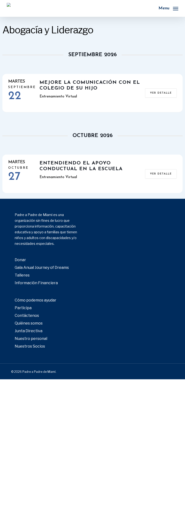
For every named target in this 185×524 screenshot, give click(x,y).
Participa (23, 308)
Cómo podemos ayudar (35, 300)
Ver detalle (161, 93)
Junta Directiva (28, 331)
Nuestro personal (31, 338)
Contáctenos (27, 315)
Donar (20, 260)
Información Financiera (36, 283)
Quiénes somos (29, 323)
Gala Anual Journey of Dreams (42, 267)
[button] (168, 8)
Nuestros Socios (30, 346)
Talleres (22, 275)
